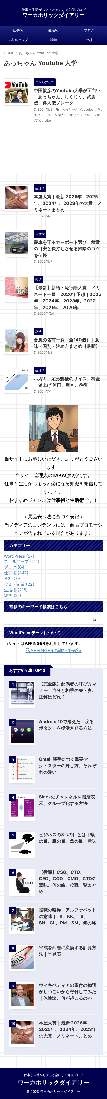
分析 (89, 40)
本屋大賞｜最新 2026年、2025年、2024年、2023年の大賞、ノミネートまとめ (68, 203)
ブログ (89, 30)
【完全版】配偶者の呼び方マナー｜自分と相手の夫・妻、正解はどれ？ (67, 690)
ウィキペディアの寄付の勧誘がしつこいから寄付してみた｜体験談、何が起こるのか (67, 992)
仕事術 (18, 30)
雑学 (53, 40)
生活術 (53, 30)
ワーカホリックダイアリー (53, 15)
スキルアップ (18, 40)
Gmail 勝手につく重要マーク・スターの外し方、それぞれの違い (67, 766)
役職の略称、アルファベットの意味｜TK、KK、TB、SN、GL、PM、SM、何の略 (67, 916)
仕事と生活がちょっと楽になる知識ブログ (53, 1075)
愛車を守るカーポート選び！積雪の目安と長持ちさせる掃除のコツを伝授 (67, 249)
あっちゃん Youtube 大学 (81, 109)
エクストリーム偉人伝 (51, 115)
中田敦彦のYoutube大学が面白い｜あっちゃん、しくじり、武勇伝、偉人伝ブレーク (67, 97)
